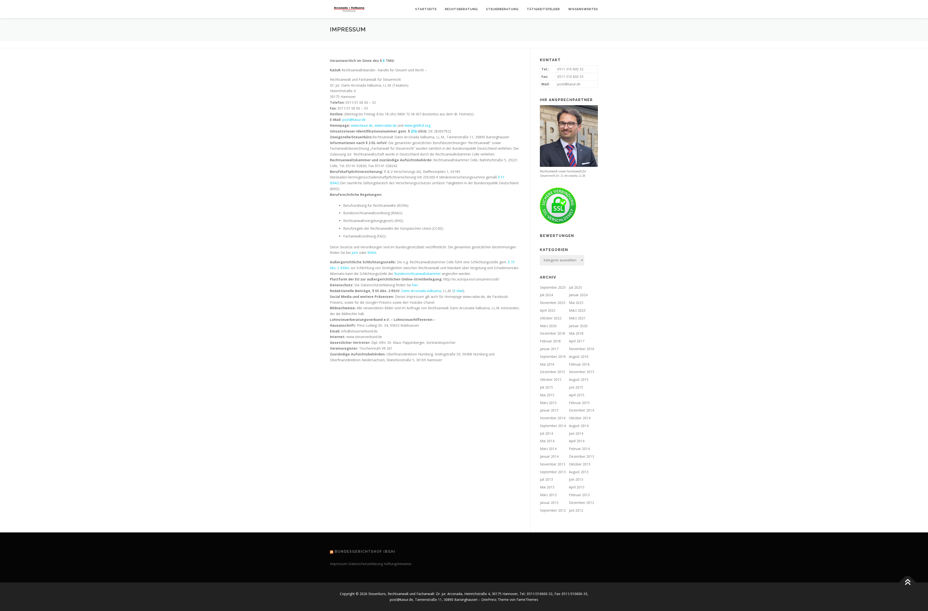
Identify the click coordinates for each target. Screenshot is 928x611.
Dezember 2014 (581, 410)
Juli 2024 (546, 295)
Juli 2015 (546, 387)
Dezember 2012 (581, 502)
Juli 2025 (575, 287)
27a (414, 131)
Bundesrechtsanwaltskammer (417, 273)
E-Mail (458, 290)
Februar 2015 (579, 402)
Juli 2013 (546, 479)
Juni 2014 (576, 433)
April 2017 (576, 341)
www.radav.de (386, 125)
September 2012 (553, 510)
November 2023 (552, 302)
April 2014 (576, 441)
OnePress (489, 599)
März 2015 (548, 402)
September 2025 (553, 287)
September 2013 (553, 472)
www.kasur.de (362, 125)
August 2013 (578, 472)
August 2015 (578, 379)
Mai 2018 (576, 333)
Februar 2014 (579, 448)
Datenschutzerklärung (365, 563)
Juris (355, 252)
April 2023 (547, 310)
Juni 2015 (576, 387)
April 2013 (576, 487)
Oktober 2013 (579, 464)
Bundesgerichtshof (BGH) (365, 551)
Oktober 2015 (550, 379)
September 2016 (553, 356)
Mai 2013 (547, 487)
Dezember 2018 (552, 333)
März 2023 (577, 310)
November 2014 (552, 418)
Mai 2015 (547, 395)
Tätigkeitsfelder (543, 9)
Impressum (339, 563)
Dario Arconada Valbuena (421, 290)
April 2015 (576, 395)
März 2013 (548, 495)
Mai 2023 (576, 302)
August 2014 (578, 425)
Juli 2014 (546, 433)
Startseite (426, 9)
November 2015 (581, 371)
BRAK (371, 252)
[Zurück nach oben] (907, 582)
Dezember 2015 (552, 371)
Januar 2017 (549, 348)
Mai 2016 (547, 364)
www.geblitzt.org (417, 125)
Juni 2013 (576, 479)
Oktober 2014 (579, 418)
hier (415, 285)
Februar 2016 (579, 364)
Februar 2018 (550, 341)
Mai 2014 (547, 441)
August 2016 (578, 356)
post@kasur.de (354, 119)
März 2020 (548, 326)
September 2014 (553, 425)
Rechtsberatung (461, 9)
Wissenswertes (583, 9)
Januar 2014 (549, 456)
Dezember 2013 (581, 456)
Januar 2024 (578, 295)
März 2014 (548, 448)
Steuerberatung (502, 9)
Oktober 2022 (550, 318)
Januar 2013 (549, 502)
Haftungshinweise (398, 563)
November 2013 (552, 464)
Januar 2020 (578, 326)
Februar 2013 (579, 495)
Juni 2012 (576, 510)
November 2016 (581, 348)
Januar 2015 (549, 410)
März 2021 (577, 318)
